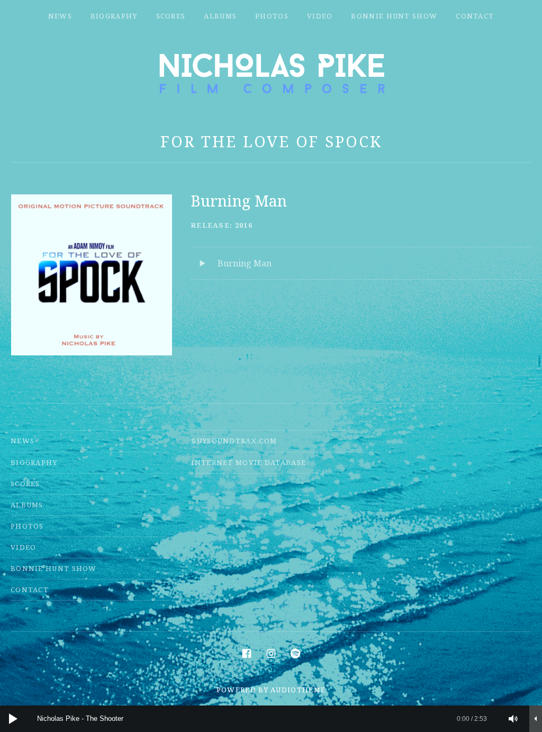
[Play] (13, 718)
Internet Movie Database (248, 462)
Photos (271, 16)
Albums (220, 16)
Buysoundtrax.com (234, 440)
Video (320, 16)
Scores (171, 16)
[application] (271, 719)
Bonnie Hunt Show (394, 16)
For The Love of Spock (271, 141)
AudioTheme (298, 689)
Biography (114, 16)
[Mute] (513, 718)
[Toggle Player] (535, 718)
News (60, 16)
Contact (475, 16)
